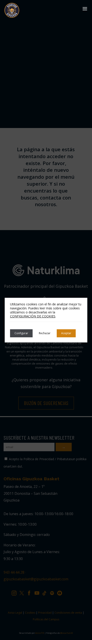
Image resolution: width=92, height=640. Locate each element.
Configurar (21, 333)
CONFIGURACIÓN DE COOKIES (32, 316)
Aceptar (66, 333)
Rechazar (44, 333)
